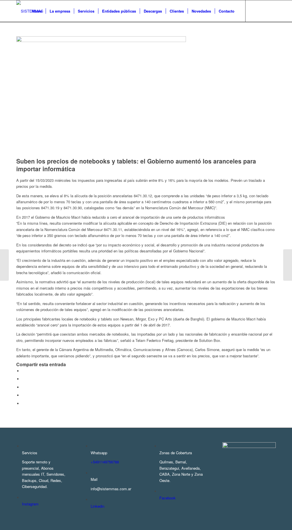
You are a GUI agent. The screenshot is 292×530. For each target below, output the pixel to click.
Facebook (167, 498)
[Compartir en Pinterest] (23, 395)
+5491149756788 (105, 462)
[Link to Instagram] (263, 11)
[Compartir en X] (23, 379)
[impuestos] (101, 40)
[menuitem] (37, 11)
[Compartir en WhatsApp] (23, 387)
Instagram (30, 504)
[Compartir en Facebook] (23, 371)
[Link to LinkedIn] (271, 11)
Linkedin (97, 506)
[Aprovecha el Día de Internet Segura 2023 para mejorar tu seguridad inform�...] (4, 265)
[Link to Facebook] (254, 11)
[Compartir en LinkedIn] (23, 403)
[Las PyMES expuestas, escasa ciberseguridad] (287, 265)
